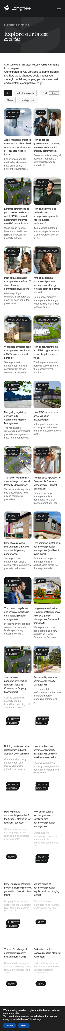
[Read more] (17, 8)
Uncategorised (27, 100)
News (10, 100)
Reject (23, 1025)
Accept (9, 1025)
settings (37, 1019)
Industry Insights (25, 93)
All (8, 93)
